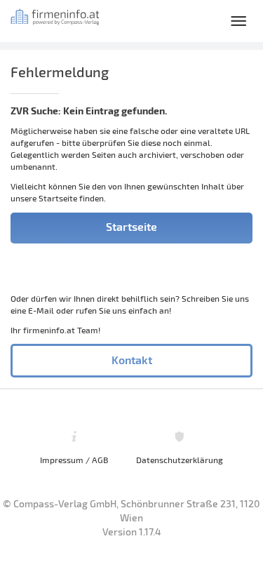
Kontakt (132, 359)
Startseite (131, 226)
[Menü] (238, 21)
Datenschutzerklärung (179, 460)
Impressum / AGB (74, 460)
